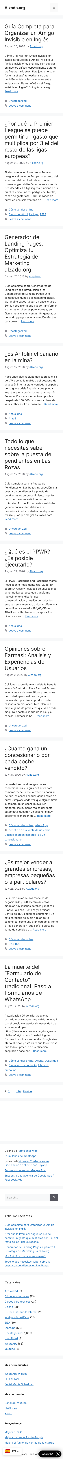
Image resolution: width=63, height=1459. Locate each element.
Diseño (39, 1060)
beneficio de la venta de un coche (29, 830)
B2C (17, 943)
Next (27, 1091)
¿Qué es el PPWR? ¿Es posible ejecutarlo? (27, 558)
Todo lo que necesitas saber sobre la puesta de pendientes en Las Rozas (28, 454)
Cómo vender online (21, 209)
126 (19, 1091)
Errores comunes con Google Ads (25, 1371)
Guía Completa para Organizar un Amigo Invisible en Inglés (29, 33)
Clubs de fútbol (18, 214)
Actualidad (15, 413)
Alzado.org (15, 7)
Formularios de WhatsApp (20, 1357)
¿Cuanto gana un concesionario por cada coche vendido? (27, 758)
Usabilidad (51, 1060)
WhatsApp (41, 825)
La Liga (33, 214)
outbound (11, 1070)
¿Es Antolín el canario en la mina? (31, 356)
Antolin (13, 418)
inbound (43, 1065)
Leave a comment (20, 105)
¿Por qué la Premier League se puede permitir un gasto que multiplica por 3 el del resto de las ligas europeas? (31, 139)
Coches (9, 834)
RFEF (43, 214)
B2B (11, 943)
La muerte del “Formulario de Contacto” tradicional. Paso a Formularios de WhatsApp (28, 983)
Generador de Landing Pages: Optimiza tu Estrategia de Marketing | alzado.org (24, 253)
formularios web (28, 1351)
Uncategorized (18, 100)
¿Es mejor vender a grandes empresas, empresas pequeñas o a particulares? (30, 872)
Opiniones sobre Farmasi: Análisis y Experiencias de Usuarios (28, 658)
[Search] (54, 1398)
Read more (11, 91)
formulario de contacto (23, 1065)
